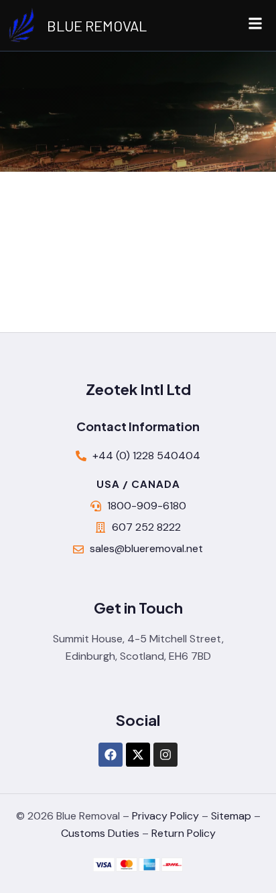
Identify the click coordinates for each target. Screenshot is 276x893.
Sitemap (231, 816)
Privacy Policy (165, 816)
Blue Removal (97, 25)
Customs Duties (100, 833)
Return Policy (183, 833)
